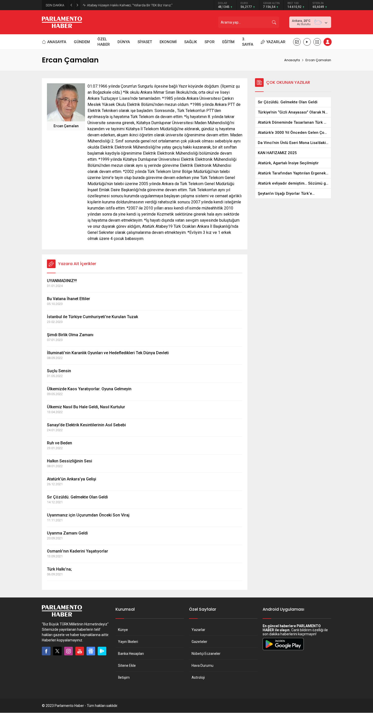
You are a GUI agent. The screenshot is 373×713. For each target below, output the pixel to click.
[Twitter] (57, 651)
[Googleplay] (102, 651)
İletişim (124, 677)
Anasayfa (292, 60)
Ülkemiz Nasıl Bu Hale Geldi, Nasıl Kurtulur (86, 406)
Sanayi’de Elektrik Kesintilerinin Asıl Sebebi (86, 425)
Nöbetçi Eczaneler (206, 654)
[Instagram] (68, 651)
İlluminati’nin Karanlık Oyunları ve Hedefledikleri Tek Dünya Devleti (108, 352)
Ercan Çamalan (66, 126)
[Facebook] (46, 651)
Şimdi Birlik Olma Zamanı (70, 334)
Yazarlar (198, 630)
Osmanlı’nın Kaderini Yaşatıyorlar (77, 551)
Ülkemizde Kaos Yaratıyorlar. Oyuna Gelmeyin (89, 388)
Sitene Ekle (127, 665)
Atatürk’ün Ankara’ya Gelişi (71, 479)
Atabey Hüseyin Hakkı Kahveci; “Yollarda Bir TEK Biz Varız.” (129, 5)
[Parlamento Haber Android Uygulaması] (283, 650)
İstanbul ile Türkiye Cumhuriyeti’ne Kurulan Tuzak (92, 316)
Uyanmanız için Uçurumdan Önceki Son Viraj (88, 515)
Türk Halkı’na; (59, 569)
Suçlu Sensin (59, 370)
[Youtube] (79, 651)
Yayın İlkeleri (128, 642)
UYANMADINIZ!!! (62, 280)
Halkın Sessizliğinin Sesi (69, 461)
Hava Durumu (202, 665)
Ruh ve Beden (59, 443)
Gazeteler (199, 642)
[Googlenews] (91, 651)
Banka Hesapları (131, 654)
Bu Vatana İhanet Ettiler (68, 298)
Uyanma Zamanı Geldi (67, 533)
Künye (123, 630)
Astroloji (198, 677)
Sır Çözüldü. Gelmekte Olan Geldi (77, 497)
